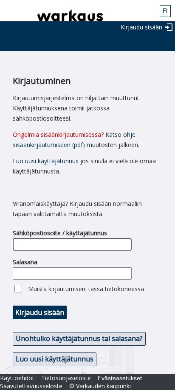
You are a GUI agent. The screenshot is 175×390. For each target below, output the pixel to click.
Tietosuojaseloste (66, 378)
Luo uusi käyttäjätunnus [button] (54, 359)
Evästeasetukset (120, 378)
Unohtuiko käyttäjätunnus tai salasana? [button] (79, 338)
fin (165, 11)
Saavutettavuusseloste (31, 386)
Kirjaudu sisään (141, 27)
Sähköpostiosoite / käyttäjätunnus (60, 233)
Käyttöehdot (17, 378)
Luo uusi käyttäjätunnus (46, 161)
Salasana (25, 262)
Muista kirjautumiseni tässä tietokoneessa (86, 289)
